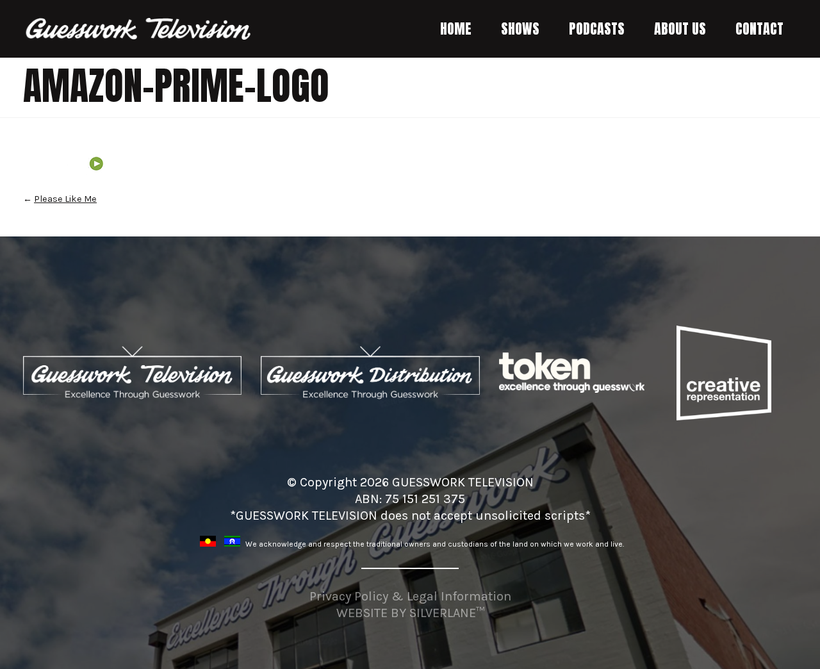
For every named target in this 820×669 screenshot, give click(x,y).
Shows (520, 28)
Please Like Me (65, 199)
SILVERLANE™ (446, 613)
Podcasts (597, 28)
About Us (680, 28)
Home (456, 28)
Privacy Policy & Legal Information (410, 596)
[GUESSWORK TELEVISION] (139, 29)
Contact (759, 28)
